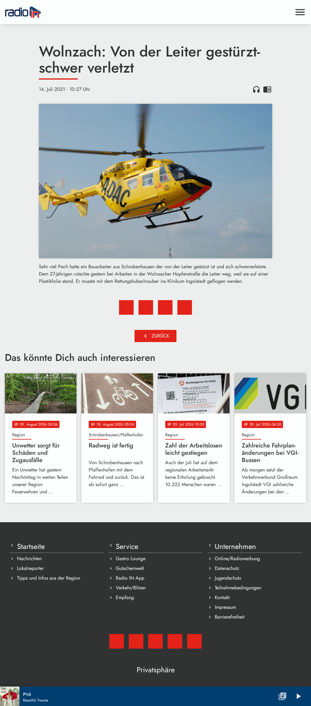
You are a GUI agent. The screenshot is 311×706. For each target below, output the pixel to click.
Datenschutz (227, 568)
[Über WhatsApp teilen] (165, 307)
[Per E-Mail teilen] (184, 307)
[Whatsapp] (175, 641)
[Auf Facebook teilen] (126, 307)
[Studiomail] (116, 641)
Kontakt (222, 597)
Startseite (31, 546)
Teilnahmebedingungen (238, 587)
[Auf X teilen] (145, 307)
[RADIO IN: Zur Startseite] (148, 12)
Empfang (125, 597)
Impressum (225, 607)
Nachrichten (29, 558)
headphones (256, 89)
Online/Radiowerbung (237, 558)
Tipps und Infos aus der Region (48, 577)
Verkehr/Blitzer (131, 587)
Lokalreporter (30, 568)
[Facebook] (136, 641)
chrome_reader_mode (267, 89)
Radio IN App (130, 577)
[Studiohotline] (194, 641)
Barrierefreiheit (229, 616)
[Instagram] (155, 641)
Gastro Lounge (130, 558)
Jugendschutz (228, 577)
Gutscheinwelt (130, 568)
